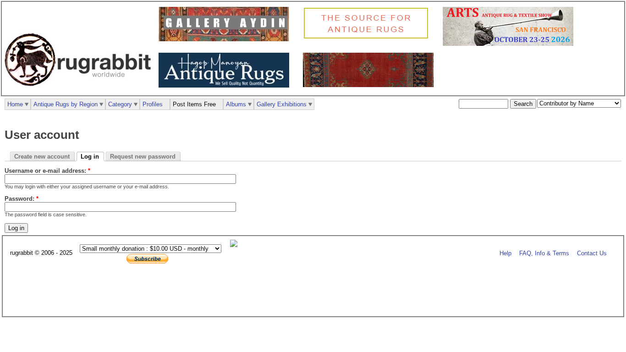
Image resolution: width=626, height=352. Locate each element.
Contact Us (592, 253)
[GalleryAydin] (226, 39)
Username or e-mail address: (47, 170)
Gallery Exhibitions (282, 104)
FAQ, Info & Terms (544, 253)
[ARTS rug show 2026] (510, 43)
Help (505, 253)
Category (120, 104)
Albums (236, 104)
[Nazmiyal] (368, 37)
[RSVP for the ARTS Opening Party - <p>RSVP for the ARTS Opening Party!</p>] (236, 245)
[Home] (80, 91)
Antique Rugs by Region (65, 104)
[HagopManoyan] (226, 85)
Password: (21, 198)
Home (15, 104)
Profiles (153, 104)
